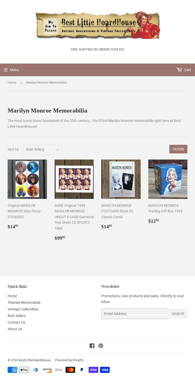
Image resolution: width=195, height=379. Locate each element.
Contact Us (16, 322)
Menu (14, 70)
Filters (178, 149)
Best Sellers (17, 316)
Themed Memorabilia (24, 303)
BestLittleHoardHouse (35, 360)
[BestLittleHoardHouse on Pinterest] (100, 346)
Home (12, 82)
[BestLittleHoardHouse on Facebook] (92, 346)
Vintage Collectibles (23, 309)
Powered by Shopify (69, 360)
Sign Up (178, 314)
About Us (15, 329)
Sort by (13, 149)
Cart (187, 70)
